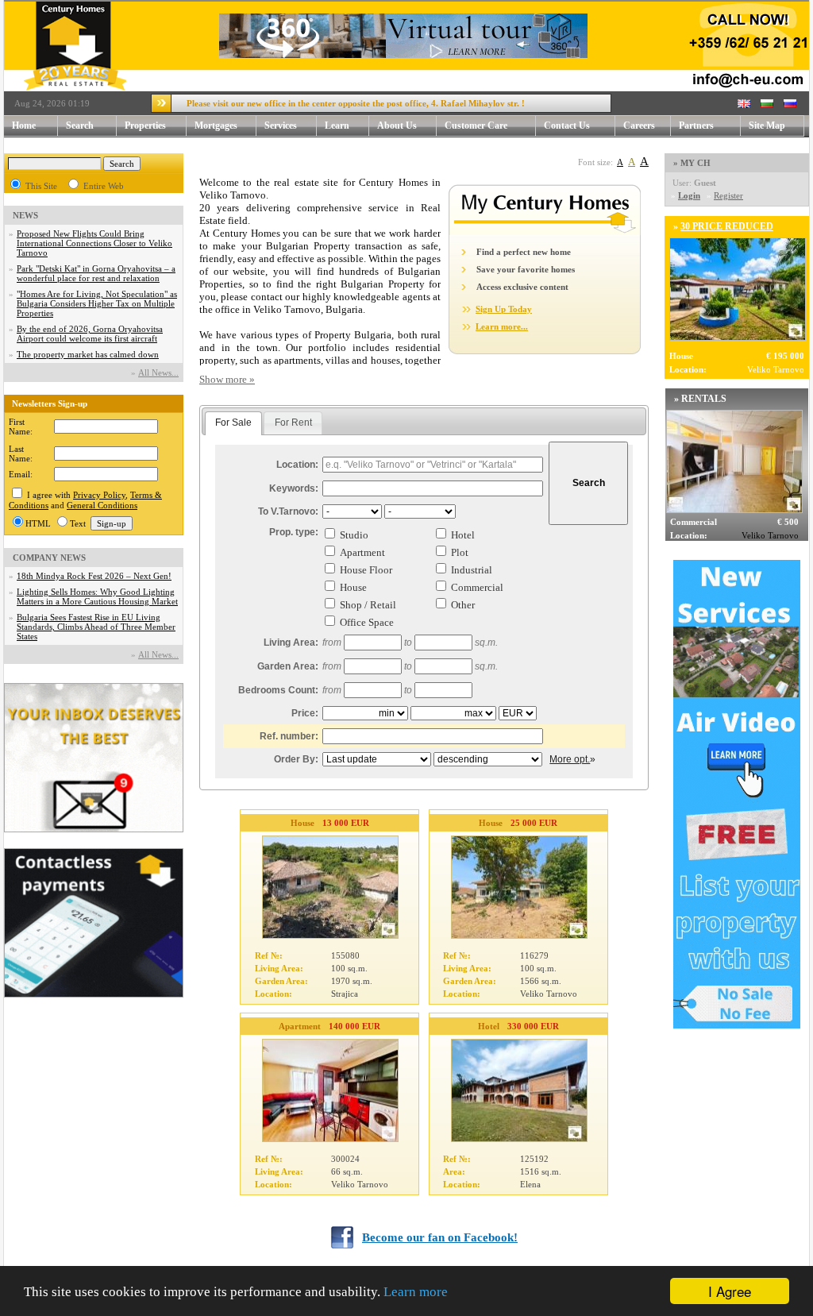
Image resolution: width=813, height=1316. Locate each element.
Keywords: (293, 488)
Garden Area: (287, 666)
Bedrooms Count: (278, 690)
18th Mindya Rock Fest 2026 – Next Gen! (94, 576)
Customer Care (476, 125)
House (353, 587)
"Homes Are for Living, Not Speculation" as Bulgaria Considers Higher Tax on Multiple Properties (97, 303)
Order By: (296, 759)
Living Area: (291, 642)
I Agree (729, 1291)
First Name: (21, 426)
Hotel (463, 535)
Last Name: (21, 453)
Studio (354, 535)
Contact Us (567, 125)
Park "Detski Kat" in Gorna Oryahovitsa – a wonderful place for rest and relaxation (96, 273)
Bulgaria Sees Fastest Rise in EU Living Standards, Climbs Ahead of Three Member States (96, 626)
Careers (639, 125)
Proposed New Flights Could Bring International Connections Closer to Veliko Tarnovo (94, 243)
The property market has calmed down (88, 354)
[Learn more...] (545, 232)
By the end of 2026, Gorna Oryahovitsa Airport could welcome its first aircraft (90, 333)
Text (78, 523)
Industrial (471, 570)
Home (24, 125)
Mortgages (216, 125)
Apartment (362, 552)
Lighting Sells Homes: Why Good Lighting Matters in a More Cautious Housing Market (97, 596)
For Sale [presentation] (233, 422)
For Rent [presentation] (293, 422)
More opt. (569, 759)
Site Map (767, 125)
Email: (21, 474)
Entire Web (103, 186)
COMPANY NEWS (49, 557)
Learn (337, 125)
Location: (297, 464)
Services (280, 125)
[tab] (233, 423)
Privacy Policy (99, 495)
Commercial (477, 587)
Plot (459, 552)
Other (463, 605)
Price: (304, 713)
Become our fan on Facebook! (440, 1237)
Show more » (227, 379)
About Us (397, 125)
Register (728, 195)
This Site (41, 186)
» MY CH (692, 163)
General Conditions (102, 505)
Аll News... (158, 372)
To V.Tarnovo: (288, 511)
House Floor (366, 570)
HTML (38, 523)
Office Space (367, 622)
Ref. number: (289, 736)
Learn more (415, 1291)
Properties (145, 125)
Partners (696, 125)
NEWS (25, 215)
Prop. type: (293, 532)
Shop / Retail (368, 605)
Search (80, 125)
